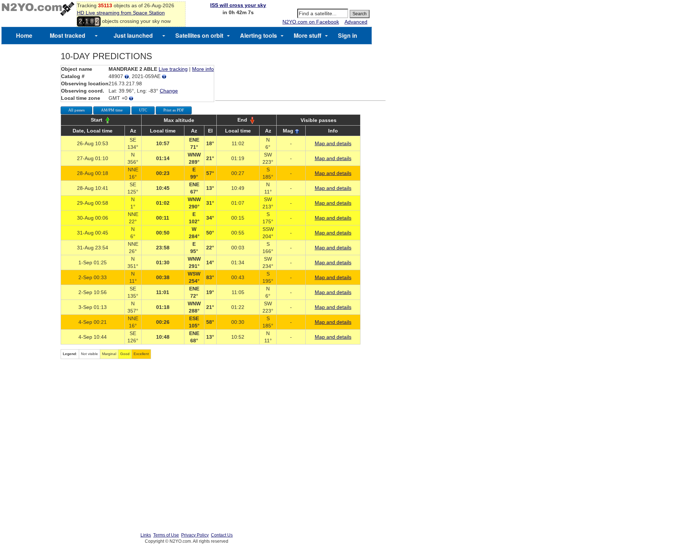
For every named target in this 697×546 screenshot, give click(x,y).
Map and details (333, 143)
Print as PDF (173, 110)
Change (169, 91)
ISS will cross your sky (238, 5)
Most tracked (67, 35)
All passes (76, 110)
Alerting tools (258, 35)
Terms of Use (166, 535)
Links (145, 535)
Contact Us (222, 535)
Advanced (356, 22)
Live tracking (173, 69)
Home (24, 35)
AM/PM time (112, 110)
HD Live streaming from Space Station (121, 13)
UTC (143, 110)
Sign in (347, 35)
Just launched (133, 35)
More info (203, 69)
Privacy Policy (195, 535)
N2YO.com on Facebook (310, 22)
